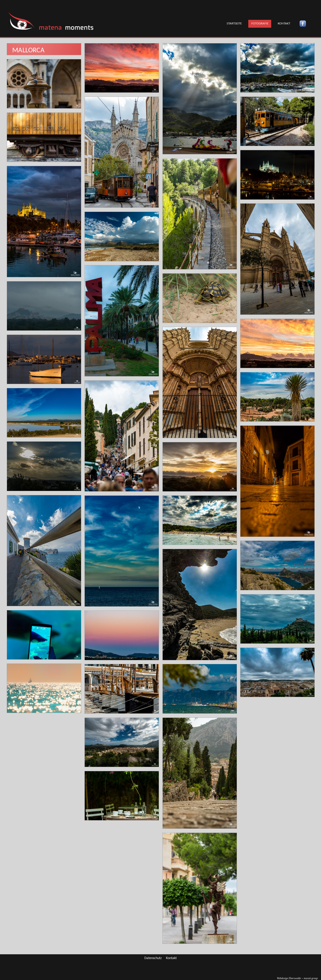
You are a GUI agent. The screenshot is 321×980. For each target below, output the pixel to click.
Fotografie (259, 23)
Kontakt (284, 23)
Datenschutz (153, 958)
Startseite (234, 23)
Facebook (303, 24)
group (311, 978)
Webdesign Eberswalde (289, 978)
